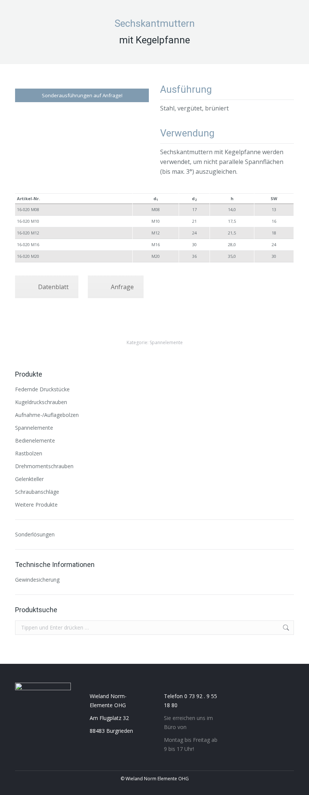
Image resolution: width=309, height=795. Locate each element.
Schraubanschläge (37, 491)
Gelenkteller (29, 479)
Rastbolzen (28, 453)
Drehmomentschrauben (44, 466)
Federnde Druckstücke (42, 389)
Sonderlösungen (35, 534)
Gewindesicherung (37, 579)
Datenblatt (53, 287)
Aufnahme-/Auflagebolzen (47, 414)
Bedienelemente (35, 440)
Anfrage (122, 287)
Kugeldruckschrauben (41, 402)
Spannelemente (166, 342)
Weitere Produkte (36, 504)
